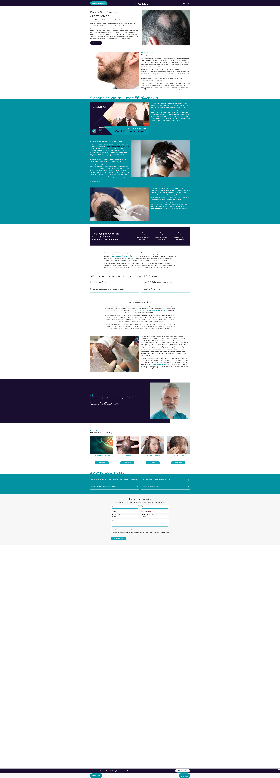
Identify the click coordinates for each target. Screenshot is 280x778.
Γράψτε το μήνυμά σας (118, 520)
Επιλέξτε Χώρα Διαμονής (147, 514)
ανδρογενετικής (116, 256)
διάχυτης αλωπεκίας (129, 256)
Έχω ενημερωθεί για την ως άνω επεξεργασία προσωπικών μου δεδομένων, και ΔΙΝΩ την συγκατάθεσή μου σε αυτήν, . (141, 533)
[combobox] (142, 511)
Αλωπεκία (127, 456)
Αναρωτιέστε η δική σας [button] (111, 771)
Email (114, 511)
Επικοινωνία (96, 43)
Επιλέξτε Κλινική (116, 514)
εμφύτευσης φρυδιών (160, 364)
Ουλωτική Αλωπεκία (178, 456)
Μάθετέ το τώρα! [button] (182, 771)
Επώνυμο (144, 506)
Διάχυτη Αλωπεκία (152, 456)
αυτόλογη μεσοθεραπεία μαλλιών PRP (117, 146)
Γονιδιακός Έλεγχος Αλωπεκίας (102, 457)
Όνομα (114, 506)
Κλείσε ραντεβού (118, 538)
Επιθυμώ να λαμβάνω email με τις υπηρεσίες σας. (125, 528)
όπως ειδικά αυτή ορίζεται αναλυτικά (126, 534)
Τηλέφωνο (148, 511)
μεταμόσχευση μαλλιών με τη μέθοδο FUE (152, 310)
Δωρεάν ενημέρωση (99, 3)
